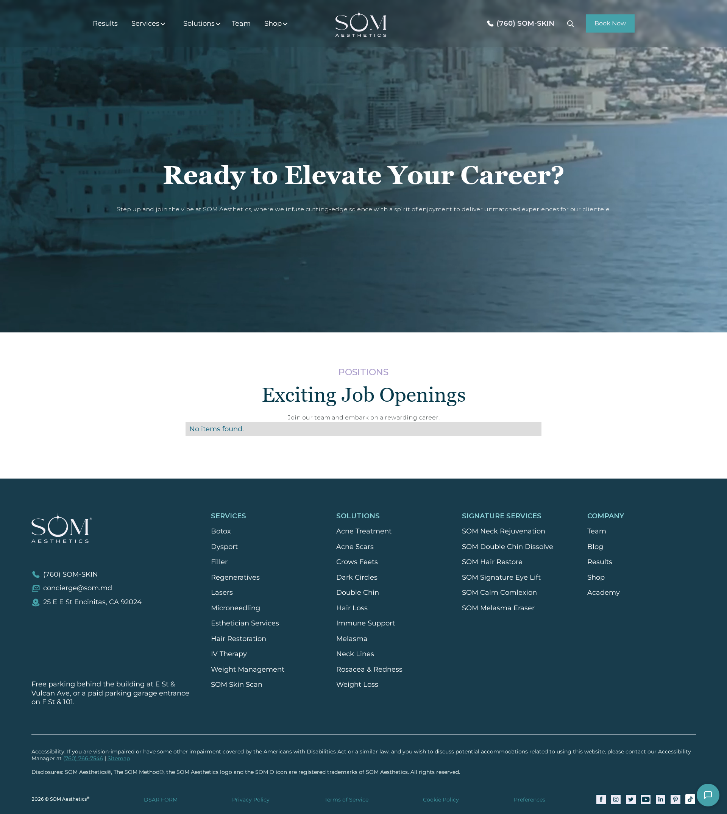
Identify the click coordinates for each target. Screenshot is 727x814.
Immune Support (365, 623)
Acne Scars (355, 547)
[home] (361, 23)
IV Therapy (229, 654)
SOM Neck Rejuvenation (503, 531)
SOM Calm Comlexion (499, 592)
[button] (150, 23)
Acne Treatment (364, 531)
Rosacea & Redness (369, 669)
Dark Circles (357, 577)
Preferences (529, 800)
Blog (595, 547)
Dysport (224, 547)
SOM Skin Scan (236, 684)
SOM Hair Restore (492, 562)
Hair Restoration (238, 639)
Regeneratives (235, 577)
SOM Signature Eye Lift (501, 577)
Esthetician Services (245, 623)
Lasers (222, 592)
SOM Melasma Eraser (498, 608)
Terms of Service (346, 800)
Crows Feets (357, 562)
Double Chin (357, 592)
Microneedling (235, 608)
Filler (219, 562)
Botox (221, 531)
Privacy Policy (251, 800)
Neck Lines (355, 654)
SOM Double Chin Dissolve (507, 547)
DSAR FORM (161, 800)
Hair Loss (352, 608)
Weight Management (247, 669)
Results (105, 23)
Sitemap (119, 758)
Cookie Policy (441, 800)
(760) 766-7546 (83, 758)
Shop (596, 577)
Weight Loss (357, 684)
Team (241, 23)
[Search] (570, 23)
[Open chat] (708, 795)
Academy (603, 592)
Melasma (352, 639)
